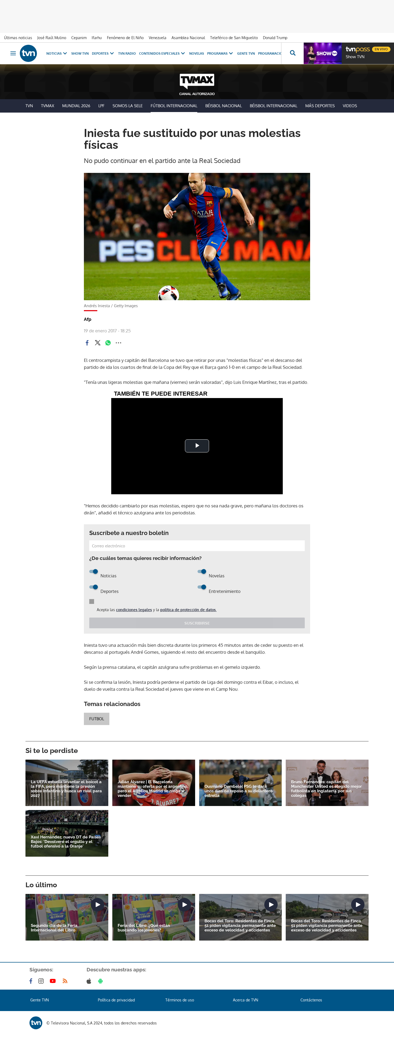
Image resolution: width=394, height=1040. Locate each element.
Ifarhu (97, 37)
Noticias (54, 53)
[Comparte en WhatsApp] (108, 342)
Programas (217, 53)
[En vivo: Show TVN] (323, 53)
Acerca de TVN (245, 1000)
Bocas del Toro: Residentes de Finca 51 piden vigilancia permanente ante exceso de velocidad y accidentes (240, 926)
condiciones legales (134, 609)
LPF (101, 105)
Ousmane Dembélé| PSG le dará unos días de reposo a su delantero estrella (239, 791)
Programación (271, 53)
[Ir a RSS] (66, 981)
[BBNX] (35, 1022)
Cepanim (79, 37)
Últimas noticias (18, 37)
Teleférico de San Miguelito (234, 37)
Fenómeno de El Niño (125, 37)
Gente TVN (246, 53)
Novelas (196, 53)
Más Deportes (320, 105)
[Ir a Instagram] (42, 981)
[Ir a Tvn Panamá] (28, 53)
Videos (350, 105)
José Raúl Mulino (51, 37)
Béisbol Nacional (223, 105)
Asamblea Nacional (188, 37)
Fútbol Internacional (174, 105)
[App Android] (101, 981)
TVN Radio (127, 53)
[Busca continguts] (292, 53)
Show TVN (80, 53)
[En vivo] (350, 47)
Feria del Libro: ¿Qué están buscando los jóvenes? (144, 928)
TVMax (47, 105)
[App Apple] (90, 981)
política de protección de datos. (188, 609)
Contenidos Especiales (159, 53)
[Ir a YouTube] (54, 981)
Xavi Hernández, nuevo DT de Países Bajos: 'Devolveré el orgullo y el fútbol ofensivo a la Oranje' (66, 842)
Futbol (96, 718)
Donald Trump (275, 37)
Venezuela (157, 37)
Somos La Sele (128, 105)
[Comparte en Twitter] (97, 342)
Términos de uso (179, 1000)
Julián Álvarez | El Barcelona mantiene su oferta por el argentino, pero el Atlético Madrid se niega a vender (153, 789)
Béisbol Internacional (273, 105)
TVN (29, 105)
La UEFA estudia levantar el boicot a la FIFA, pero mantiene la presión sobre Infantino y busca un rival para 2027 (66, 789)
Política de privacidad (116, 1000)
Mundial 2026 (76, 105)
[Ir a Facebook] (31, 981)
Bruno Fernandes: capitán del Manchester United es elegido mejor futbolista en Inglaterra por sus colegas (326, 789)
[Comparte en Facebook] (87, 342)
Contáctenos (311, 1000)
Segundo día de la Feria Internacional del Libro (54, 928)
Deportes (100, 53)
